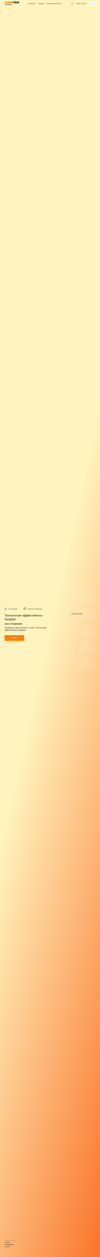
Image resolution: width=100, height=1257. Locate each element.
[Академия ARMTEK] (13, 4)
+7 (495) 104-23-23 (81, 3)
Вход (92, 3)
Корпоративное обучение (54, 3)
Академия (41, 3)
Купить (14, 638)
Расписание (32, 3)
